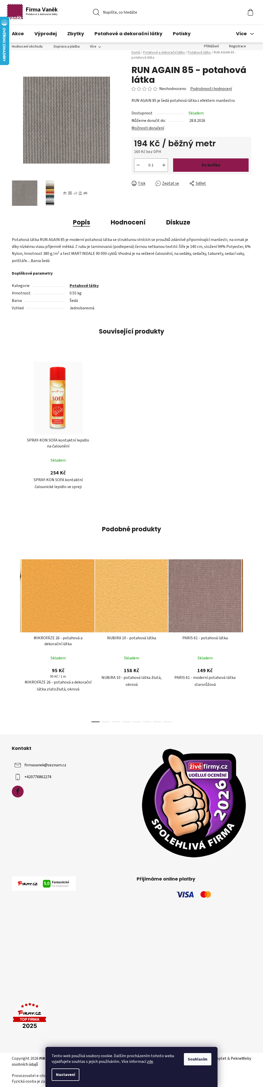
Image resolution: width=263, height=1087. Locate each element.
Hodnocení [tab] (128, 222)
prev (16, 639)
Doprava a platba (67, 46)
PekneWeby (241, 1058)
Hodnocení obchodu (27, 46)
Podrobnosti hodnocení (211, 89)
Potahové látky (84, 286)
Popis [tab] (81, 222)
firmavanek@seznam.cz (45, 765)
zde (150, 1061)
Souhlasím (198, 1059)
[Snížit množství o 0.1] (138, 165)
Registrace (237, 46)
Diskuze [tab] (178, 222)
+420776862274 (37, 777)
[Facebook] (18, 791)
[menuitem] (18, 33)
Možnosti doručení (148, 128)
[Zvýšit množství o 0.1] (164, 165)
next (247, 639)
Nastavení (65, 1074)
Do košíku (211, 165)
